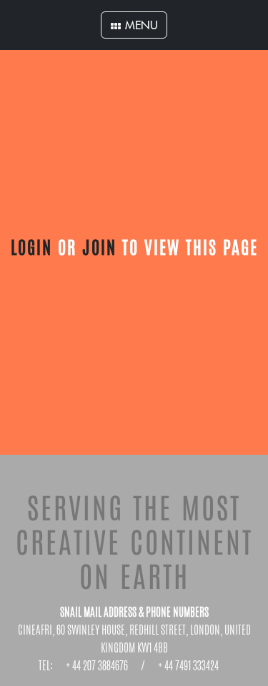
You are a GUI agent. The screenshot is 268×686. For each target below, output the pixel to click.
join (99, 246)
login (31, 246)
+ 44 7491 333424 (188, 665)
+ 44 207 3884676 (97, 665)
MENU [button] (139, 25)
